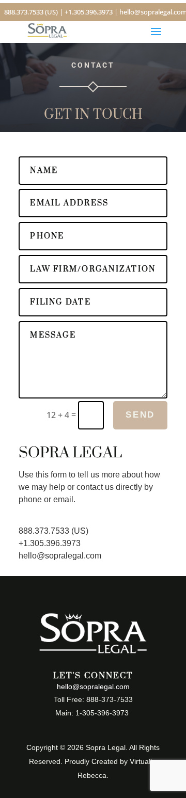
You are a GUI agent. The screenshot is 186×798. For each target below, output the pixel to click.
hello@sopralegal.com (60, 555)
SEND (140, 415)
